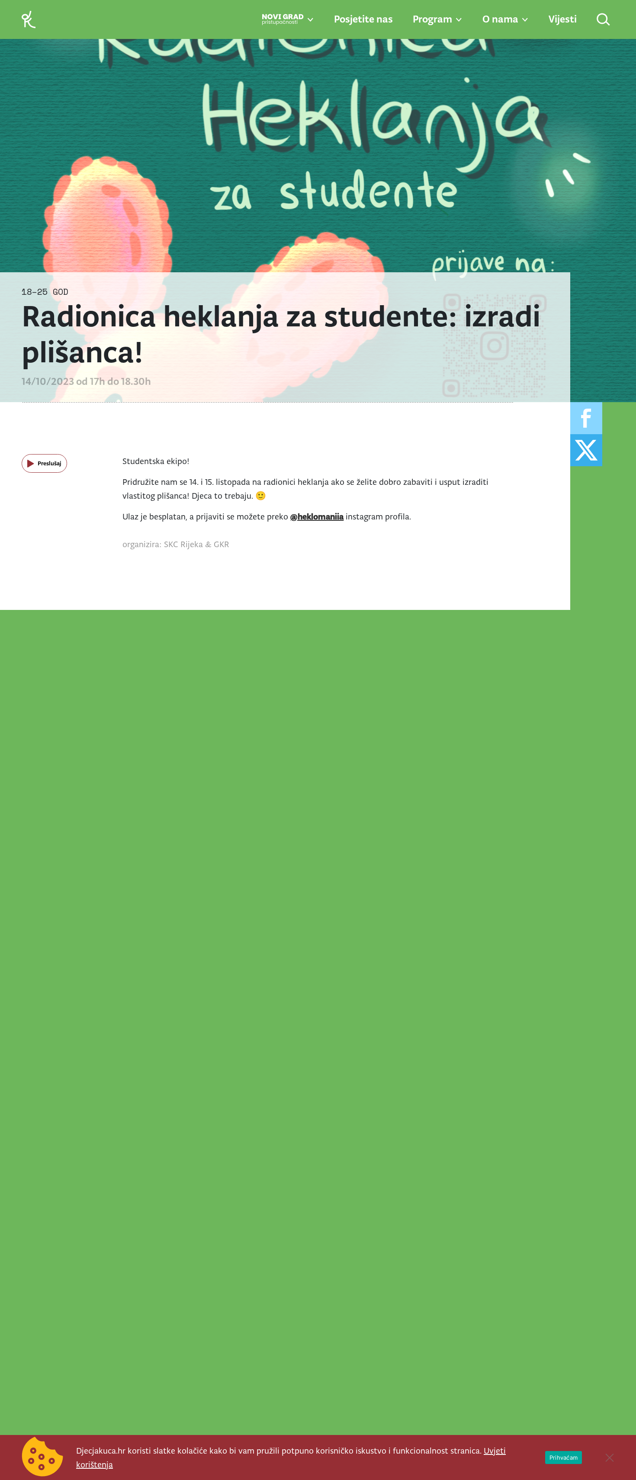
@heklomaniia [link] (317, 516)
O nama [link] (500, 19)
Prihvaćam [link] (563, 1457)
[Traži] (603, 20)
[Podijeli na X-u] (586, 450)
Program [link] (432, 19)
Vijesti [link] (563, 19)
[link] (28, 19)
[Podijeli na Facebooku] (586, 418)
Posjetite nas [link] (363, 19)
